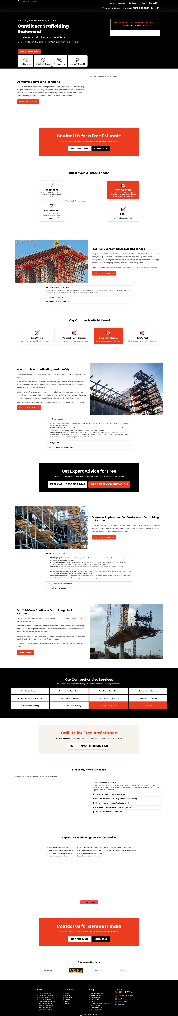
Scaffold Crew (25, 652)
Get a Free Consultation (109, 484)
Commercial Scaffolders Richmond (61, 850)
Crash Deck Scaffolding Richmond (90, 853)
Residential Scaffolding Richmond (60, 853)
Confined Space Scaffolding (47, 1011)
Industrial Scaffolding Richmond (59, 856)
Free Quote (68, 997)
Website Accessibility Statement (100, 1003)
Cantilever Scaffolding (104, 273)
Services (132, 3)
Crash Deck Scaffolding (46, 1005)
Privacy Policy (95, 999)
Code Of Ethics (95, 1005)
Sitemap (67, 1003)
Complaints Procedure (98, 1009)
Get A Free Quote (89, 902)
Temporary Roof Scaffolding (47, 1001)
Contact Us (153, 3)
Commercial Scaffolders (46, 995)
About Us (67, 995)
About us (121, 3)
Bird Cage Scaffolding (45, 1003)
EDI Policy (93, 1001)
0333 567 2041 (141, 8)
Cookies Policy (95, 997)
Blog (143, 3)
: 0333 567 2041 (89, 746)
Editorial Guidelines (96, 1007)
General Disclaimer (96, 1011)
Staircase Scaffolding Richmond (120, 847)
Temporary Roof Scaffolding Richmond (92, 847)
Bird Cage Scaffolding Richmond (90, 850)
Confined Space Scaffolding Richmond (122, 850)
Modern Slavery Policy (97, 993)
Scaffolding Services (28, 102)
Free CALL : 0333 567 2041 (67, 484)
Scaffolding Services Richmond (59, 847)
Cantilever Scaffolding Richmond (90, 856)
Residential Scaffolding (46, 997)
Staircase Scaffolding (45, 1009)
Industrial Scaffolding (45, 999)
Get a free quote (29, 51)
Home (111, 3)
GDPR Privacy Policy (97, 995)
